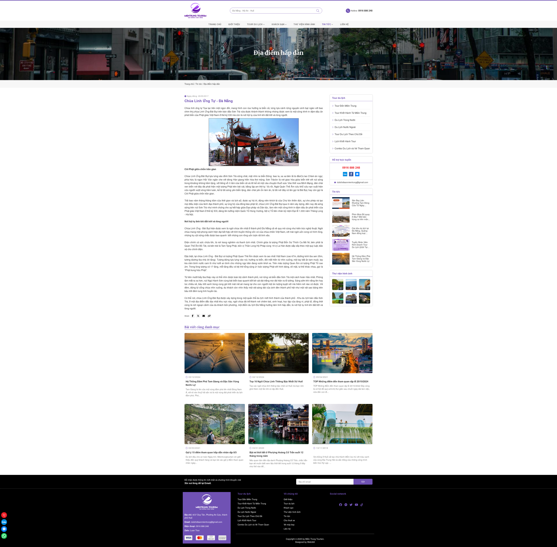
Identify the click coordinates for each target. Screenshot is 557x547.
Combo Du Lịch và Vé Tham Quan (352, 148)
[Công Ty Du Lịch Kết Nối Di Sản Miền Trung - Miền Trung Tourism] (195, 10)
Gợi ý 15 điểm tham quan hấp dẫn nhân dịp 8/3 (211, 452)
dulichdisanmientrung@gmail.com (352, 182)
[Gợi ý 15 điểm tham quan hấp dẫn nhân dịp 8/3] (215, 424)
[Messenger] (357, 174)
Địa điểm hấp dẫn (212, 83)
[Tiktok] (361, 504)
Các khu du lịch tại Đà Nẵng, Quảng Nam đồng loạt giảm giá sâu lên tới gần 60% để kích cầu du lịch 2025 (361, 234)
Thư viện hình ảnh (304, 24)
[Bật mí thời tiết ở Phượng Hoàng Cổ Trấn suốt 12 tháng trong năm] (278, 424)
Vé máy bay (289, 524)
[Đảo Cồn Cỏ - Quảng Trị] (351, 284)
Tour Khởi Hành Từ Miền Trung (350, 112)
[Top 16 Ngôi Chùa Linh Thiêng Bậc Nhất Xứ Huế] (278, 353)
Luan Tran (195, 530)
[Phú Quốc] (337, 298)
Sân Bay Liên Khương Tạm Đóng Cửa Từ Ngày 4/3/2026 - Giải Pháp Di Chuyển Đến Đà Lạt (360, 206)
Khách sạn (278, 24)
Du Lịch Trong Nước (345, 120)
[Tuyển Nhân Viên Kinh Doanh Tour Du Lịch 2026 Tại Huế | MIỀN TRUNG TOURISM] (341, 245)
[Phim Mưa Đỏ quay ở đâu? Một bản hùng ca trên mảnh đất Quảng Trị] (341, 217)
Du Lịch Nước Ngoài (345, 127)
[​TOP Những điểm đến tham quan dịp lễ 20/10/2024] (342, 353)
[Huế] (351, 298)
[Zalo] (345, 174)
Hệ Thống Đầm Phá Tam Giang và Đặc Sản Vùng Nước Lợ (361, 258)
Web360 (311, 541)
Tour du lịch (255, 24)
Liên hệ (344, 24)
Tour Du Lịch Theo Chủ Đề (348, 134)
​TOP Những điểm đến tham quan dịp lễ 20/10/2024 (340, 381)
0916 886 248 (351, 167)
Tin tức (326, 24)
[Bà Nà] (364, 298)
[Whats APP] (4, 536)
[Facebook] (351, 174)
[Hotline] (4, 515)
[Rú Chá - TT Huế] (337, 284)
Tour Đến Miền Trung (345, 105)
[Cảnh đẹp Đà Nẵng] (364, 284)
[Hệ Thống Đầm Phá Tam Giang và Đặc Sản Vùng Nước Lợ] (341, 259)
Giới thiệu (234, 24)
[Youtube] (356, 504)
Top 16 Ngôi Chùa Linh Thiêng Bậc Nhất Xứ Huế (276, 381)
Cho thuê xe (289, 520)
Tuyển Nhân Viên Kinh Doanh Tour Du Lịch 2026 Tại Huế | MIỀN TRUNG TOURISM (360, 247)
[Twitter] (351, 504)
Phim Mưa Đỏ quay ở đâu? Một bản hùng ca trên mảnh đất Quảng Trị (361, 218)
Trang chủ (214, 24)
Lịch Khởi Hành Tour (345, 141)
